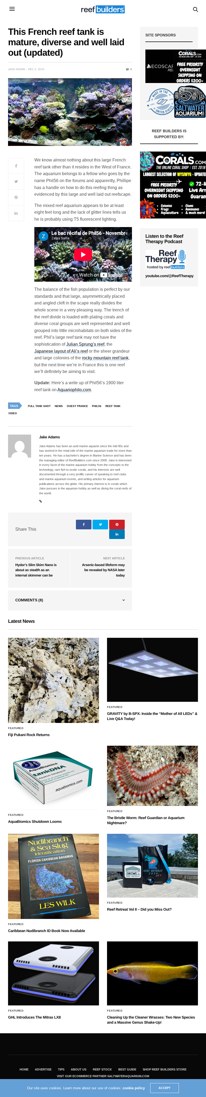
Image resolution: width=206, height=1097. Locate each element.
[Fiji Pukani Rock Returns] (53, 680)
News (59, 406)
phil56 (96, 406)
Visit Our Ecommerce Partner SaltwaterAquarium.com (103, 1076)
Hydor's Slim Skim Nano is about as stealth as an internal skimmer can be (36, 570)
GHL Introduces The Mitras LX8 (34, 1017)
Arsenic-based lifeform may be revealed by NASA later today (103, 570)
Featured (15, 728)
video (12, 413)
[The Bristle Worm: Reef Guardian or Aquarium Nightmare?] (152, 776)
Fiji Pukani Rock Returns (29, 735)
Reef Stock (102, 1069)
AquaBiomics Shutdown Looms (35, 821)
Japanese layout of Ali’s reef (61, 351)
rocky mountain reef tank (105, 358)
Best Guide (127, 1069)
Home (24, 1069)
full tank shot (39, 406)
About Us (78, 1069)
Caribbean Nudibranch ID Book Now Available (46, 931)
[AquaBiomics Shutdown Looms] (53, 778)
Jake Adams (16, 69)
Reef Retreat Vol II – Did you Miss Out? (139, 909)
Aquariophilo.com (74, 389)
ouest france (77, 406)
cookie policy (134, 1088)
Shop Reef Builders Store (164, 1069)
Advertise (43, 1069)
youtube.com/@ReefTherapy (169, 276)
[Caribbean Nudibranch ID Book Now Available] (53, 876)
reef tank (112, 406)
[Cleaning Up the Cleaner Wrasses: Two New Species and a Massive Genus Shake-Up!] (152, 973)
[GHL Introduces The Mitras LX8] (53, 973)
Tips (61, 1069)
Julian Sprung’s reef (85, 344)
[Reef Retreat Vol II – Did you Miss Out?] (152, 866)
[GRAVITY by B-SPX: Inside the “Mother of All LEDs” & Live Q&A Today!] (152, 670)
